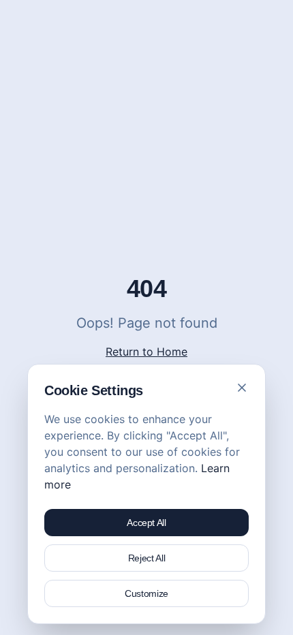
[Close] (242, 387)
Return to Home (146, 351)
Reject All (147, 558)
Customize (146, 593)
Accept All (146, 522)
